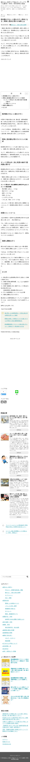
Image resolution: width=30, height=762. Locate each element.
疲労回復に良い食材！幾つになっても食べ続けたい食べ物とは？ (18, 417)
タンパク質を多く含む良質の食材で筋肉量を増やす (16, 100)
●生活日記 (5, 648)
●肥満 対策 (5, 600)
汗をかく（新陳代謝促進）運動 (14, 590)
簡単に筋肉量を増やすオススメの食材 (14, 98)
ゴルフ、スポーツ (10, 638)
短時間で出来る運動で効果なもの (14, 619)
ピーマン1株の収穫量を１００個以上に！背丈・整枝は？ (16, 531)
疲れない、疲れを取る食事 (18, 24)
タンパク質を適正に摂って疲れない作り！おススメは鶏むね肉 (18, 435)
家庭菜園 (7, 640)
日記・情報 (8, 598)
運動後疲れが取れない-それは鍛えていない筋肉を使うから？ (19, 458)
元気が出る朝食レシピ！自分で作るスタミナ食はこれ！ (18, 480)
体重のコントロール (11, 103)
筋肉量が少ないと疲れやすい (11, 96)
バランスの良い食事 (11, 606)
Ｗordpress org (6, 744)
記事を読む (19, 429)
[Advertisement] (15, 75)
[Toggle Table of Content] (26, 93)
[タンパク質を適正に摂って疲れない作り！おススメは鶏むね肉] (5, 437)
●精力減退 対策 (7, 622)
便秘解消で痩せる (10, 608)
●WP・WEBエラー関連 (9, 651)
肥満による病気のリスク (12, 603)
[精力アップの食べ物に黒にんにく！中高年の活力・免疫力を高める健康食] (5, 497)
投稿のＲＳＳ (6, 741)
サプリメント (9, 595)
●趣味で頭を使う (7, 635)
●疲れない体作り (7, 587)
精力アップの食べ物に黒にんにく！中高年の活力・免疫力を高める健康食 (18, 495)
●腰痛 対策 (6, 624)
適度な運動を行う (8, 105)
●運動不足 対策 (7, 616)
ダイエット (8, 611)
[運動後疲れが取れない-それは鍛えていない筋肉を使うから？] (5, 460)
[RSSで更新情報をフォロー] (5, 402)
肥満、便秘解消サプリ (11, 614)
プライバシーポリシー (15, 755)
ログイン (5, 739)
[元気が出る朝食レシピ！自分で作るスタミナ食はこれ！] (5, 482)
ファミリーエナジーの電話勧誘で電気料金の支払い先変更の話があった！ (17, 526)
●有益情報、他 (6, 646)
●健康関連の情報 (7, 632)
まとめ (5, 107)
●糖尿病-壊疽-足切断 (8, 630)
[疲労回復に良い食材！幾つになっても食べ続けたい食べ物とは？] (5, 419)
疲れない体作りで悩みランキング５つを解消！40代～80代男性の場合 (13, 2)
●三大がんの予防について (9, 643)
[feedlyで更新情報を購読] (2, 402)
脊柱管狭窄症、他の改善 (12, 627)
